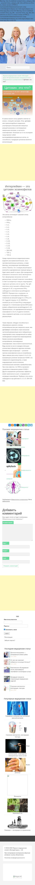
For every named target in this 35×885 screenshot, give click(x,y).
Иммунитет (24, 487)
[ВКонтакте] (9, 425)
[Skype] (29, 425)
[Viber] (23, 425)
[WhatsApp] (26, 425)
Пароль (6, 626)
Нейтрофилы (25, 455)
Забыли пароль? (9, 640)
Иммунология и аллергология (19, 499)
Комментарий (8, 522)
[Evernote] (20, 425)
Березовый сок (17, 813)
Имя (5, 543)
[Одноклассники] (12, 425)
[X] (18, 425)
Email (5, 550)
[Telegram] (31, 425)
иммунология (6, 501)
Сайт (4, 558)
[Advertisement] (17, 162)
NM (27, 91)
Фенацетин (17, 796)
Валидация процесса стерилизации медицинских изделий (19, 679)
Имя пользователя (10, 619)
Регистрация (8, 637)
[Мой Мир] (15, 425)
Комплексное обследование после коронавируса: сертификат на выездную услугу (20, 669)
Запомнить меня (11, 629)
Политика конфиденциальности (14, 858)
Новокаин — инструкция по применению (17, 830)
